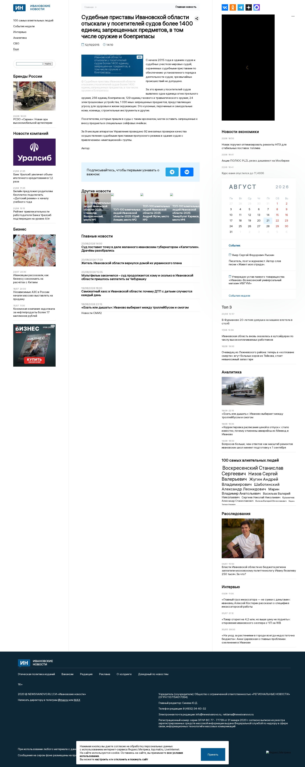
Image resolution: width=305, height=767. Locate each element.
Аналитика (20, 37)
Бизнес (19, 229)
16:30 (231, 423)
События (234, 245)
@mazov (63, 700)
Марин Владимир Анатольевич (250, 491)
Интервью (19, 32)
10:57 (231, 314)
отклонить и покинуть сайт (131, 759)
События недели (24, 26)
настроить (101, 759)
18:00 (231, 440)
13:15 (22, 208)
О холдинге (124, 674)
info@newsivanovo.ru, (209, 714)
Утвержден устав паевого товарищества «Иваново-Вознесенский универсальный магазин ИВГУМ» (256, 280)
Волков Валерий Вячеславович (271, 501)
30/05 (225, 629)
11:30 (22, 305)
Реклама (104, 674)
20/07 (225, 613)
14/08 (225, 440)
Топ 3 (227, 307)
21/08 (16, 171)
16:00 (23, 116)
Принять (213, 754)
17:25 (22, 188)
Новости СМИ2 (91, 313)
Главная (89, 7)
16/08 (225, 346)
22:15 (231, 410)
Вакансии (67, 674)
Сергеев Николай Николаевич (261, 497)
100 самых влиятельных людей (33, 20)
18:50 (231, 138)
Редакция (86, 674)
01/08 (225, 593)
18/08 (225, 410)
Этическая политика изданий (36, 674)
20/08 (16, 116)
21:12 (231, 613)
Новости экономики (240, 131)
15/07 (16, 305)
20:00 (23, 288)
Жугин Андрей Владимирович (250, 481)
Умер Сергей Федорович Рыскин (253, 255)
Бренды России (27, 76)
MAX (77, 700)
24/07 (16, 271)
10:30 (231, 330)
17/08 (224, 330)
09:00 (232, 629)
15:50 (231, 563)
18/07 (16, 288)
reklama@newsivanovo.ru (238, 714)
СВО (16, 43)
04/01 (225, 563)
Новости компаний (30, 133)
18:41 (231, 154)
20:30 (23, 271)
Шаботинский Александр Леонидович (251, 486)
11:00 (231, 593)
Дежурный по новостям (153, 674)
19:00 (231, 346)
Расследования (236, 513)
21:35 (22, 171)
